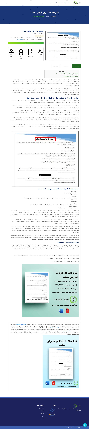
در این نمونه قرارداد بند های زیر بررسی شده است (69, 75)
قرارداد (65, 2)
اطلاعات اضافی (65, 66)
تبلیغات (55, 2)
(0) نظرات (55, 66)
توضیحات (75, 66)
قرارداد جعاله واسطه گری (67, 331)
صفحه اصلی (53, 16)
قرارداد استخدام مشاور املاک (21, 324)
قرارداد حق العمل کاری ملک (54, 328)
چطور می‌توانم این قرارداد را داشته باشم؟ (70, 76)
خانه (68, 2)
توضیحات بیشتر (20, 39)
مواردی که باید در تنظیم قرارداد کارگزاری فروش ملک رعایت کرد (67, 73)
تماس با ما (60, 2)
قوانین (51, 2)
